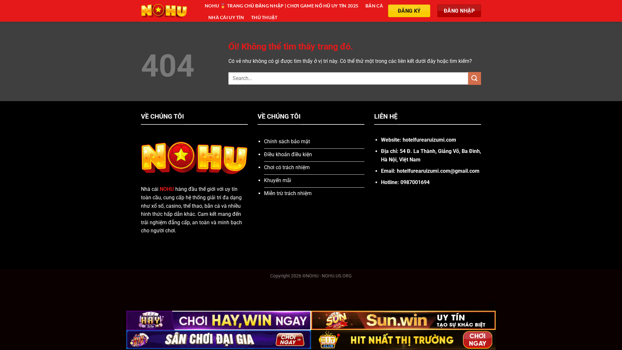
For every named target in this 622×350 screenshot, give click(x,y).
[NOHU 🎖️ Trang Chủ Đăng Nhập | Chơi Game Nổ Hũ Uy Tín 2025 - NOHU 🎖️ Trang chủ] (168, 11)
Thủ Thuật (264, 17)
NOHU (167, 189)
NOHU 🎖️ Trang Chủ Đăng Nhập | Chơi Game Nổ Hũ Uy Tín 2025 (281, 5)
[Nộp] (474, 78)
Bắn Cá (374, 5)
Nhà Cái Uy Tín (226, 17)
